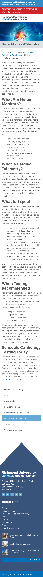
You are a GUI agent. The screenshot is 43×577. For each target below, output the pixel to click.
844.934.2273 (8, 489)
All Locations (31, 560)
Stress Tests (9, 424)
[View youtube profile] (16, 494)
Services (13, 52)
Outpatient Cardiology (12, 55)
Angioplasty (9, 401)
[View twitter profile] (7, 494)
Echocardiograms (12, 407)
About (4, 516)
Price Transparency (10, 528)
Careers (5, 519)
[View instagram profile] (12, 494)
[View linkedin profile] (20, 494)
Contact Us (7, 522)
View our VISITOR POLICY (25, 4)
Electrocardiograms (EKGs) (16, 412)
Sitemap (5, 525)
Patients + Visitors (10, 511)
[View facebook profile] (3, 494)
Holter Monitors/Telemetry (16, 418)
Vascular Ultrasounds (13, 430)
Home (4, 52)
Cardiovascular (26, 52)
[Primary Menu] (39, 17)
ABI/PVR (8, 395)
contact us (11, 379)
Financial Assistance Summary (15, 514)
